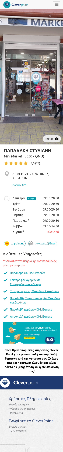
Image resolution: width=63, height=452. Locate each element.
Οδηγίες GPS (19, 185)
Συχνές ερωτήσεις (19, 404)
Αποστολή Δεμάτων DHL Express (31, 316)
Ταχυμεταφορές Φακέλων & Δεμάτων (34, 291)
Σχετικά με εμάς (17, 426)
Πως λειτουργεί (17, 430)
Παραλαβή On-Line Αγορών (27, 273)
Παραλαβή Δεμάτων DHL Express (31, 309)
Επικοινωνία (16, 413)
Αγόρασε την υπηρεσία (22, 408)
